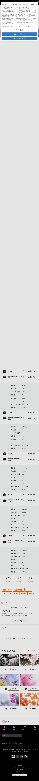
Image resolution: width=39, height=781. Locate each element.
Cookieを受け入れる (19, 38)
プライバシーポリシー (21, 26)
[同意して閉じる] (38, 2)
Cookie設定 (19, 30)
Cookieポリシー (17, 24)
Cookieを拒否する (19, 34)
